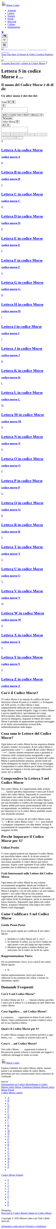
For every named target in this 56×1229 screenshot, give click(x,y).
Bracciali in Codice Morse (14, 1213)
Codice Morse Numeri (12, 1175)
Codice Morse (8, 121)
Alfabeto (11, 10)
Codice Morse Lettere (12, 1092)
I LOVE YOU (15, 115)
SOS (4, 115)
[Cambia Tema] (4, 35)
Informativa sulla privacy (13, 1226)
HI (41, 115)
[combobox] (4, 40)
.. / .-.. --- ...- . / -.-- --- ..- (23, 134)
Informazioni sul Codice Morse (16, 1084)
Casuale (8, 118)
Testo (4, 102)
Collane (11, 24)
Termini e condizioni (36, 1226)
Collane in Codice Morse (39, 1213)
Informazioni (13, 27)
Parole (10, 19)
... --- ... (5, 134)
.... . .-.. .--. (41, 134)
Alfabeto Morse (39, 1087)
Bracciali (11, 21)
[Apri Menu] (4, 45)
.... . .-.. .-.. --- (8, 138)
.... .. (19, 138)
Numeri (11, 16)
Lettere (10, 13)
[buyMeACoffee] (2, 32)
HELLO (34, 115)
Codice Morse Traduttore (19, 1087)
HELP (26, 115)
